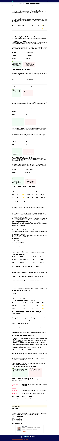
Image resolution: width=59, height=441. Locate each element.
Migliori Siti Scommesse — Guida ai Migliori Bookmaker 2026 (17, 439)
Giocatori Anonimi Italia (14, 390)
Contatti (24, 439)
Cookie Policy (27, 439)
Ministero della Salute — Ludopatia (15, 393)
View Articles (24, 431)
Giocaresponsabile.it (14, 388)
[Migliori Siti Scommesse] (14, 1)
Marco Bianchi (16, 5)
